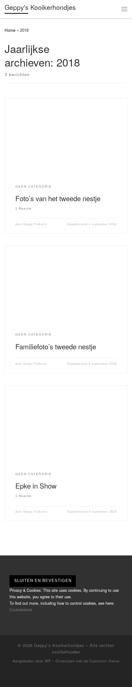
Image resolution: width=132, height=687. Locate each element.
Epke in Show (35, 485)
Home (10, 30)
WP (48, 660)
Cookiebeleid (21, 609)
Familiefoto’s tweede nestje (55, 346)
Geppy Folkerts (35, 224)
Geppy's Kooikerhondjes (59, 645)
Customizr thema (104, 660)
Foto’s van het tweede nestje (57, 198)
